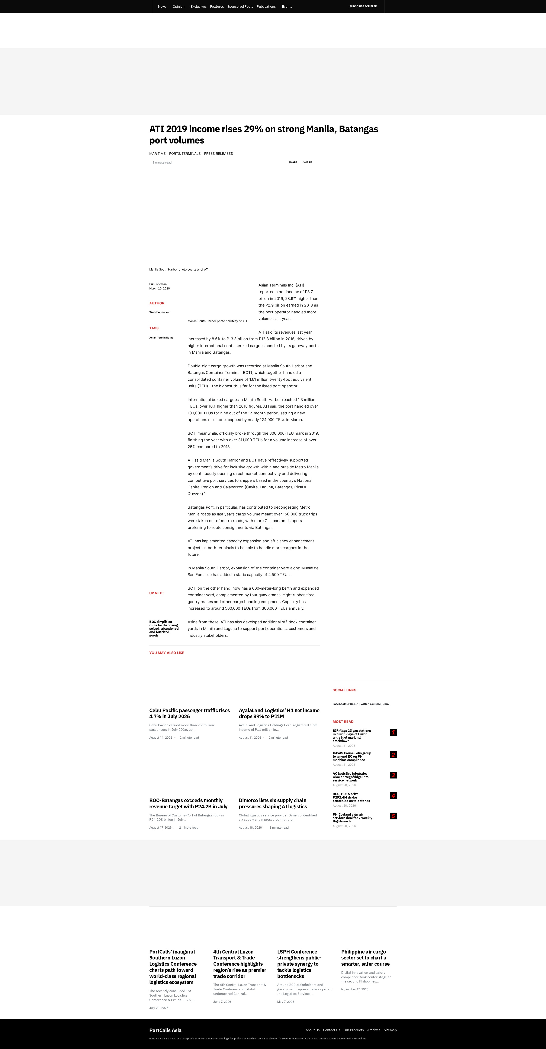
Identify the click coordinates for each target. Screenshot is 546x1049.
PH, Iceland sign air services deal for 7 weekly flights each (352, 817)
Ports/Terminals (185, 153)
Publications (266, 6)
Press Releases (218, 153)
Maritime (157, 153)
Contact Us (331, 1030)
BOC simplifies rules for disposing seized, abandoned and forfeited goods (164, 628)
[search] (391, 6)
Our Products (354, 1030)
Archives (373, 1030)
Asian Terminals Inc (161, 337)
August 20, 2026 (344, 785)
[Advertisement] (273, 81)
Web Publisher (159, 312)
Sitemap (390, 1030)
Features (217, 6)
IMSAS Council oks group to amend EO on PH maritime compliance (352, 756)
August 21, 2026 (344, 745)
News (162, 6)
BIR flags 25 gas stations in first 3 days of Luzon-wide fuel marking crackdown (352, 735)
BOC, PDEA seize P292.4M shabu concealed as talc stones (351, 797)
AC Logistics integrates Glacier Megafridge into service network (351, 776)
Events (287, 6)
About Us (313, 1030)
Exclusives (199, 6)
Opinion (178, 6)
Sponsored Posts (240, 6)
